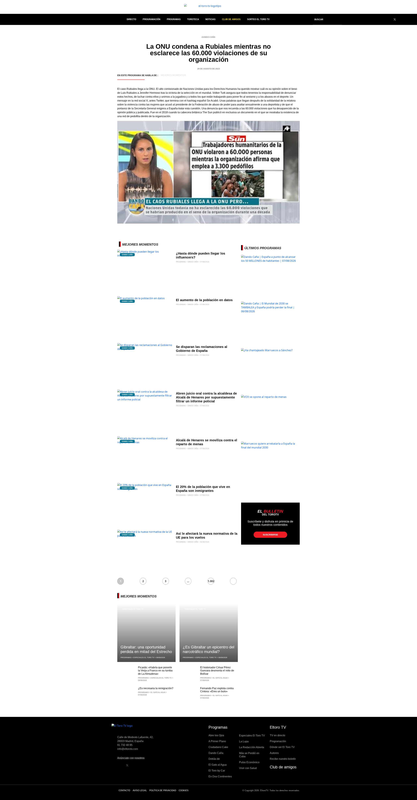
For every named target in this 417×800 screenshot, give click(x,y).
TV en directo (277, 735)
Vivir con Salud (248, 768)
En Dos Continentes (220, 776)
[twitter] (394, 19)
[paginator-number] (233, 581)
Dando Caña (208, 37)
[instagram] (406, 19)
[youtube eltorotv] (135, 765)
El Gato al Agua (217, 764)
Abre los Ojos (216, 735)
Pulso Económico (249, 762)
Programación (151, 19)
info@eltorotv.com (127, 749)
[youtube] (400, 19)
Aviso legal (140, 790)
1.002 (211, 581)
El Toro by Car (216, 770)
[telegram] (412, 19)
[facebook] (388, 19)
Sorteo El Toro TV (258, 19)
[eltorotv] (139, 728)
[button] (320, 19)
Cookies (183, 790)
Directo (131, 19)
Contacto (124, 790)
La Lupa (244, 741)
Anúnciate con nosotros (130, 758)
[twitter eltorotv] (127, 765)
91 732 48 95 (124, 745)
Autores (274, 753)
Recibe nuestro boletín (283, 758)
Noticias (210, 19)
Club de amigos (283, 767)
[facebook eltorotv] (119, 765)
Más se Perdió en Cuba (249, 755)
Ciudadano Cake (218, 747)
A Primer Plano (217, 741)
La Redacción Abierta (251, 747)
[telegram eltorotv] (152, 765)
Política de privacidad (162, 790)
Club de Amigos (231, 19)
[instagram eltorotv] (143, 765)
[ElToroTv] (208, 7)
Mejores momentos (173, 75)
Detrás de (214, 758)
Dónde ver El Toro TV (282, 747)
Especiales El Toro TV (133, 609)
